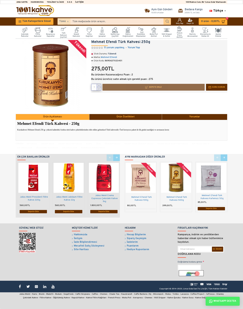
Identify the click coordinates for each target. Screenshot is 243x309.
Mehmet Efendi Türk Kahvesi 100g (141, 199)
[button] (110, 157)
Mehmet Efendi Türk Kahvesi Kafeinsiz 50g (212, 197)
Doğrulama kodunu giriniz (190, 262)
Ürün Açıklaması (52, 116)
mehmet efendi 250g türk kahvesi (138, 144)
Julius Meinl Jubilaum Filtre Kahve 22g (69, 198)
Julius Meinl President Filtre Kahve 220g (34, 198)
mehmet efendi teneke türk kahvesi (172, 144)
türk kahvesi (32, 144)
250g (98, 144)
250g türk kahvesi (112, 144)
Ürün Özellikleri (126, 116)
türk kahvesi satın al (200, 144)
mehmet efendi (47, 144)
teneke (89, 144)
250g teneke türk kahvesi (47, 148)
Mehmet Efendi (109, 57)
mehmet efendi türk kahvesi (70, 144)
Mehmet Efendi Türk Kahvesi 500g (176, 199)
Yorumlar (194, 116)
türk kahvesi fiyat (24, 148)
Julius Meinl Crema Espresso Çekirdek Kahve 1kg (104, 198)
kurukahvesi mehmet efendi (93, 148)
